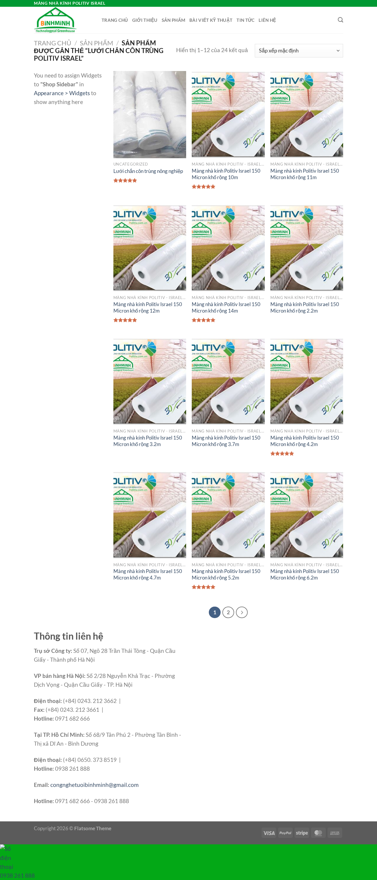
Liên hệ (267, 20)
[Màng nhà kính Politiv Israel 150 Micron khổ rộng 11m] (306, 114)
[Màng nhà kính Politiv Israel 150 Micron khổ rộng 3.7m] (228, 381)
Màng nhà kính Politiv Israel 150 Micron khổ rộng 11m (304, 174)
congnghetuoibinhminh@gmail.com (94, 784)
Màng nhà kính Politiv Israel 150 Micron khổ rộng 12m (147, 307)
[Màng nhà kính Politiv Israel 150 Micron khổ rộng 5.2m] (228, 515)
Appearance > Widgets (62, 93)
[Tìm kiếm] (340, 20)
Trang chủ (115, 20)
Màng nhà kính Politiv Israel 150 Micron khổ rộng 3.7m (226, 441)
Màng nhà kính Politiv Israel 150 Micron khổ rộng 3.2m (147, 441)
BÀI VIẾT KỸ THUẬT (210, 20)
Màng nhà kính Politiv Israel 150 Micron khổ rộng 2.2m (304, 307)
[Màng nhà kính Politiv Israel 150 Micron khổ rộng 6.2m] (306, 515)
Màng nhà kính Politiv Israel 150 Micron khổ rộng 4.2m (304, 441)
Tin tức (245, 20)
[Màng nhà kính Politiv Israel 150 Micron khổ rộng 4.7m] (149, 515)
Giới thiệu (145, 20)
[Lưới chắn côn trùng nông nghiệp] (149, 114)
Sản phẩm (173, 20)
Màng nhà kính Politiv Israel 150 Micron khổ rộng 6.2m (304, 574)
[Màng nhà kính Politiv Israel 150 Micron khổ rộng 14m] (228, 248)
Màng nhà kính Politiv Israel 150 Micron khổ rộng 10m (226, 174)
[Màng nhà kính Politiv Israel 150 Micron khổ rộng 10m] (228, 114)
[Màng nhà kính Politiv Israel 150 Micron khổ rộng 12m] (149, 248)
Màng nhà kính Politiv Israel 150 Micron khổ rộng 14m (226, 307)
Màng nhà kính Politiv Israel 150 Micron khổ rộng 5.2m (226, 574)
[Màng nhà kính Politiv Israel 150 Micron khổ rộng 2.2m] (306, 248)
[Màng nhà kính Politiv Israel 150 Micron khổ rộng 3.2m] (149, 381)
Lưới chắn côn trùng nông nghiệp (148, 171)
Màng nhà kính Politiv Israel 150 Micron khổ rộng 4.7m (147, 574)
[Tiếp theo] (242, 612)
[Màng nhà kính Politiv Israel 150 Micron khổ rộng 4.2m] (306, 381)
